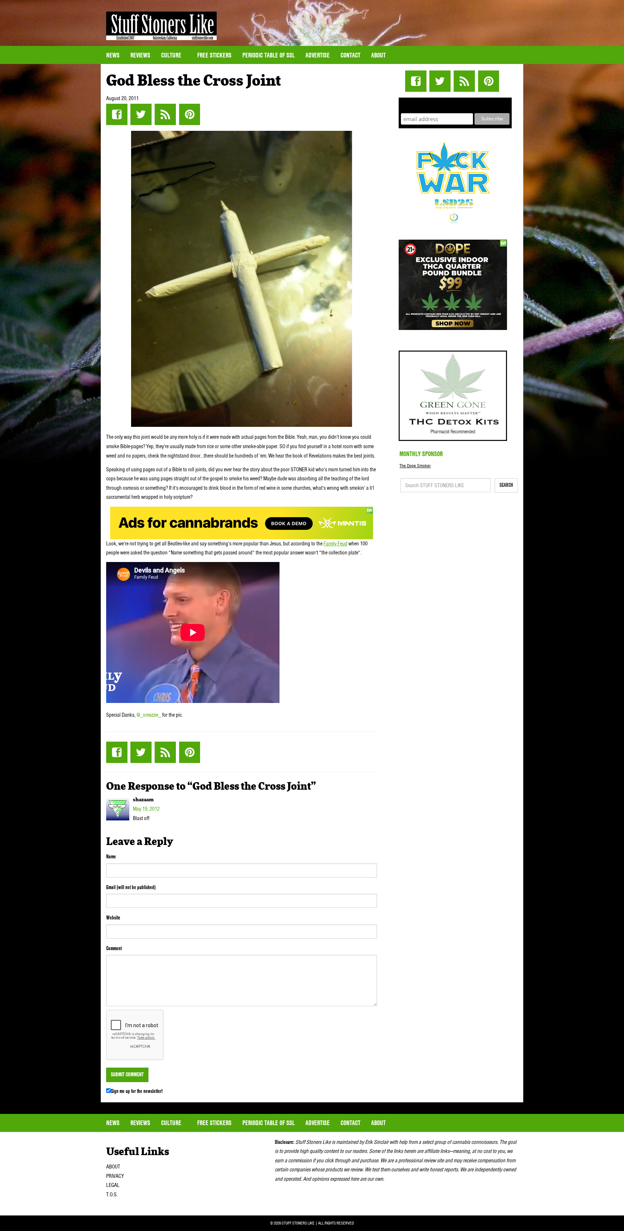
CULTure (172, 55)
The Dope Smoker (415, 466)
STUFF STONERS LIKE (161, 26)
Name (111, 856)
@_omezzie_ (149, 715)
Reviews (140, 55)
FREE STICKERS (214, 55)
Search (506, 485)
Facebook (116, 114)
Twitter (141, 114)
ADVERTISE (318, 55)
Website (113, 917)
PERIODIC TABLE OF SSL (268, 55)
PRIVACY (115, 1176)
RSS (165, 114)
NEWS (113, 55)
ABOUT (113, 1166)
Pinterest (189, 114)
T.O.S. (112, 1194)
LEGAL (113, 1185)
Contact (350, 55)
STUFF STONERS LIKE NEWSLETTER (455, 104)
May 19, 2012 (146, 808)
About (378, 55)
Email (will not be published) (131, 887)
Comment (114, 948)
